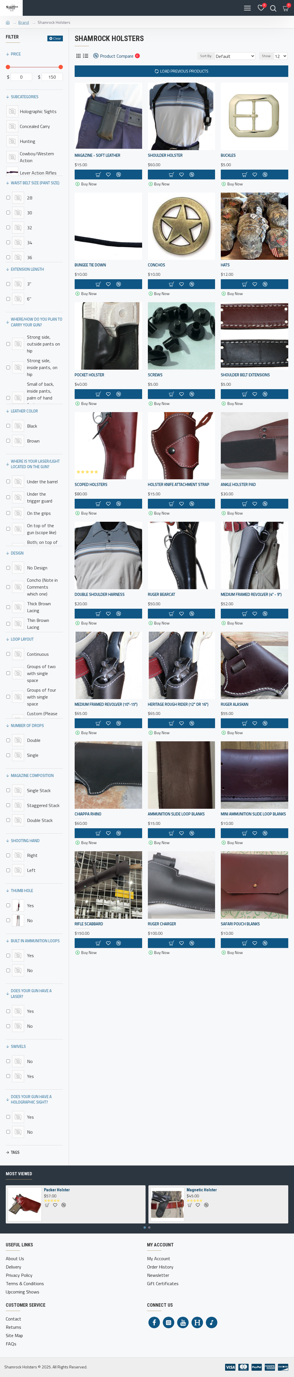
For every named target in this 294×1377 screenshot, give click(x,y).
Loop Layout (22, 639)
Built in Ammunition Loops (35, 941)
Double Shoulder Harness (100, 594)
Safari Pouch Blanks (240, 924)
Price (16, 54)
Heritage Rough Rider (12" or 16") (178, 704)
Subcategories (24, 97)
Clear (57, 38)
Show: (266, 56)
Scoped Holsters (91, 484)
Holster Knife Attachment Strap (178, 484)
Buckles (228, 155)
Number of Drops (27, 725)
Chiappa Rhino (88, 814)
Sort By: (206, 56)
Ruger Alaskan (234, 704)
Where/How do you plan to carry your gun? (36, 322)
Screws (155, 375)
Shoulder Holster (165, 155)
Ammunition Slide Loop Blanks (176, 814)
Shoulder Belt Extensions (245, 375)
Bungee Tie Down (90, 265)
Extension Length (27, 269)
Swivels (18, 1046)
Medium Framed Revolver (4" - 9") (251, 594)
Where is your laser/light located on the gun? (35, 464)
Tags (15, 1152)
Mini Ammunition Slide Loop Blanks (253, 814)
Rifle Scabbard (89, 924)
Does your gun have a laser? (31, 993)
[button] (145, 1227)
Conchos (156, 265)
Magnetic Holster (202, 1190)
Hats (225, 265)
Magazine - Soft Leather (97, 155)
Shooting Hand (25, 840)
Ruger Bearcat (161, 594)
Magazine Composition (32, 775)
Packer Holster (57, 1190)
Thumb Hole (22, 890)
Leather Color (24, 411)
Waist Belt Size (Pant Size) (35, 183)
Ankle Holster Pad (238, 484)
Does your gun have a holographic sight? (31, 1099)
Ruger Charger (162, 924)
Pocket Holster (89, 375)
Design (17, 553)
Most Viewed (19, 1173)
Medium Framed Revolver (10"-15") (106, 704)
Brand (23, 22)
